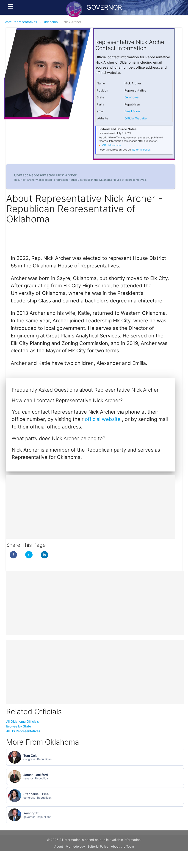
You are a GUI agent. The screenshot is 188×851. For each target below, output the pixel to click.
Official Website (135, 118)
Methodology (75, 846)
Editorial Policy (141, 149)
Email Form (132, 111)
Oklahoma (50, 22)
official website (103, 419)
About (58, 846)
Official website (111, 145)
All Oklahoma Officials (22, 721)
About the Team (122, 846)
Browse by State (18, 726)
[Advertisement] (90, 507)
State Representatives (20, 22)
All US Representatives (23, 731)
